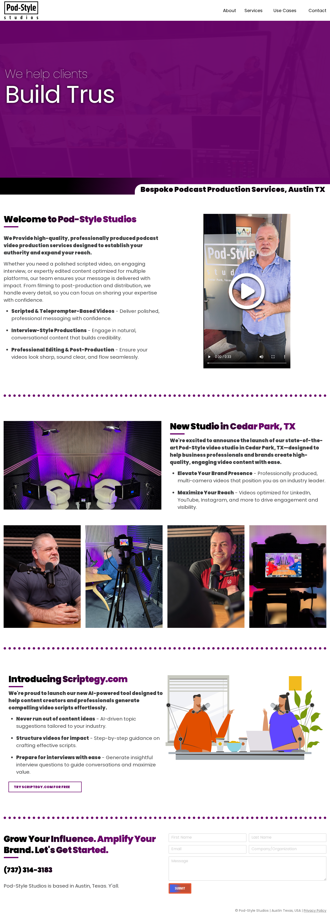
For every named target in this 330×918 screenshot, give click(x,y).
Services (253, 10)
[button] (45, 787)
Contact (317, 10)
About (229, 10)
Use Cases (284, 10)
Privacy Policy (315, 910)
